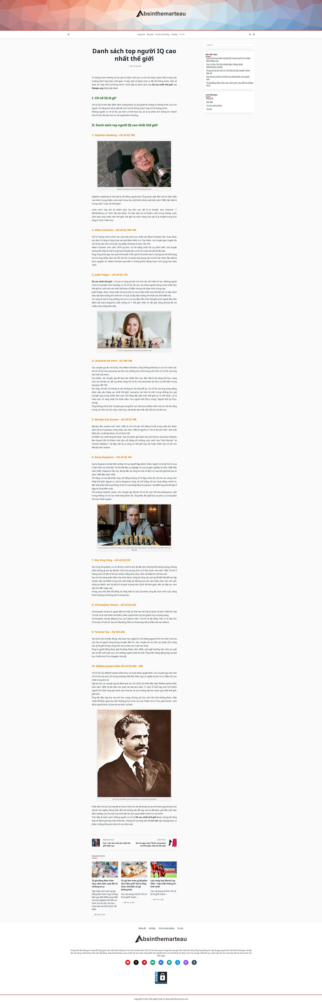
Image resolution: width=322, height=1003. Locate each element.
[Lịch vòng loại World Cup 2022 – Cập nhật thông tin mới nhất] (163, 869)
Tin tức (182, 34)
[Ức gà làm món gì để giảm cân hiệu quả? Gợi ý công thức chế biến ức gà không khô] (134, 869)
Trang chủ (141, 34)
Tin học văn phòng (162, 34)
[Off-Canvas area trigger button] (68, 34)
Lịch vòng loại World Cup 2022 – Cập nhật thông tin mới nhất (163, 883)
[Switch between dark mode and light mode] (250, 34)
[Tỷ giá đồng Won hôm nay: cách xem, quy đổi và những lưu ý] (105, 869)
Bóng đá (150, 34)
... (137, 897)
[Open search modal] (254, 34)
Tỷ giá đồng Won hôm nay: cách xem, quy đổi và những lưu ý (105, 883)
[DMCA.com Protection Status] (161, 977)
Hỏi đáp (174, 34)
